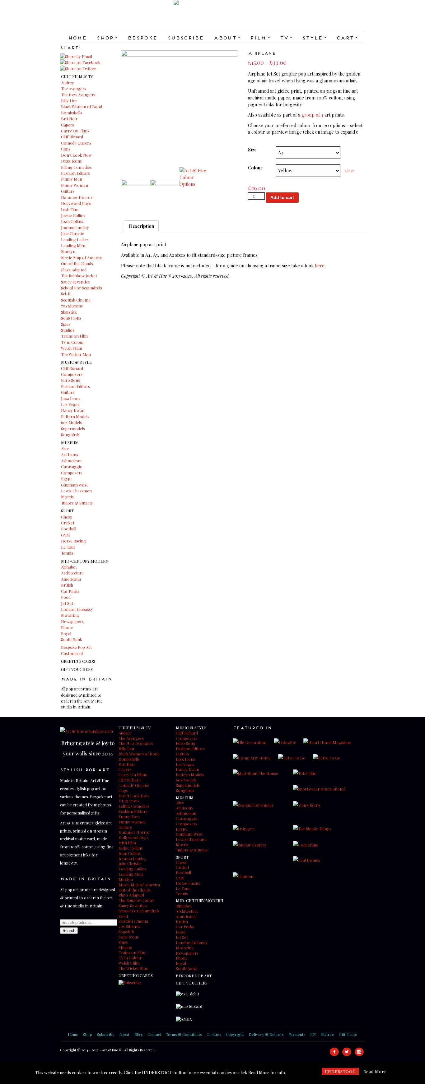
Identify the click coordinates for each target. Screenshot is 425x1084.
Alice (65, 448)
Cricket (67, 522)
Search (69, 930)
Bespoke (142, 37)
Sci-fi (65, 293)
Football (68, 528)
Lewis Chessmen (76, 490)
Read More (375, 1071)
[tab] (141, 226)
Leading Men (73, 245)
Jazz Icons (70, 398)
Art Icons (69, 454)
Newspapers (72, 621)
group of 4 (312, 115)
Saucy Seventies (75, 281)
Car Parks (70, 591)
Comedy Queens (76, 142)
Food (66, 597)
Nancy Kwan (72, 410)
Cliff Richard (72, 136)
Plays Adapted (73, 269)
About (226, 37)
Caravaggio (71, 466)
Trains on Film (74, 336)
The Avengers (73, 88)
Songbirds (70, 434)
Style (314, 37)
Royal (66, 633)
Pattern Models (75, 416)
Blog (138, 1034)
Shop (106, 37)
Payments (297, 1034)
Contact (154, 1034)
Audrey (67, 82)
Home (77, 37)
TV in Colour (72, 342)
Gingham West (74, 484)
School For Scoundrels (81, 287)
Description (141, 226)
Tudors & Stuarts (77, 502)
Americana (71, 579)
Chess (66, 516)
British (67, 585)
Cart (346, 37)
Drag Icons (71, 161)
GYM (65, 534)
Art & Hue (212, 16)
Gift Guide (348, 1034)
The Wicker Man (76, 354)
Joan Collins (72, 221)
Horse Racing (73, 540)
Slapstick (69, 312)
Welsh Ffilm (71, 348)
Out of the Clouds (77, 263)
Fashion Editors (75, 173)
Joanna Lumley (75, 227)
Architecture (72, 572)
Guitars (67, 191)
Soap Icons (71, 318)
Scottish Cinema (76, 299)
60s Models (71, 422)
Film (260, 37)
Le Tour (68, 547)
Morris (67, 496)
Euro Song (71, 380)
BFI (313, 1034)
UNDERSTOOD (340, 1071)
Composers (71, 374)
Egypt (66, 478)
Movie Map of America (81, 257)
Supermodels (73, 428)
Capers (67, 124)
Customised (72, 653)
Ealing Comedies (76, 167)
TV (286, 37)
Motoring (70, 615)
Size (252, 149)
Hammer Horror (76, 197)
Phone (67, 627)
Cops (65, 148)
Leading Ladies (75, 239)
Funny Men (71, 179)
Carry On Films (75, 130)
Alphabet (69, 567)
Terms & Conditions (184, 1034)
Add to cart (282, 197)
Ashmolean (71, 460)
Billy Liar (69, 100)
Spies (65, 324)
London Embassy (77, 609)
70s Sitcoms (72, 305)
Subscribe (185, 37)
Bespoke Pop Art (76, 647)
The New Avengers (78, 94)
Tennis (67, 553)
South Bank (71, 639)
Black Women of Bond (81, 106)
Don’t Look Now (76, 155)
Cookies (214, 1034)
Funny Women (74, 185)
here (320, 265)
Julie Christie (72, 233)
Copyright (235, 1034)
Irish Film (69, 209)
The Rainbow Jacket (79, 275)
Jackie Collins (73, 215)
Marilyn (68, 251)
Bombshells (71, 112)
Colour (255, 167)
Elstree (327, 1034)
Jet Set (67, 603)
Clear (349, 170)
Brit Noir (69, 118)
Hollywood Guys (76, 203)
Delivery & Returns (266, 1034)
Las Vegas (70, 404)
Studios (67, 330)
